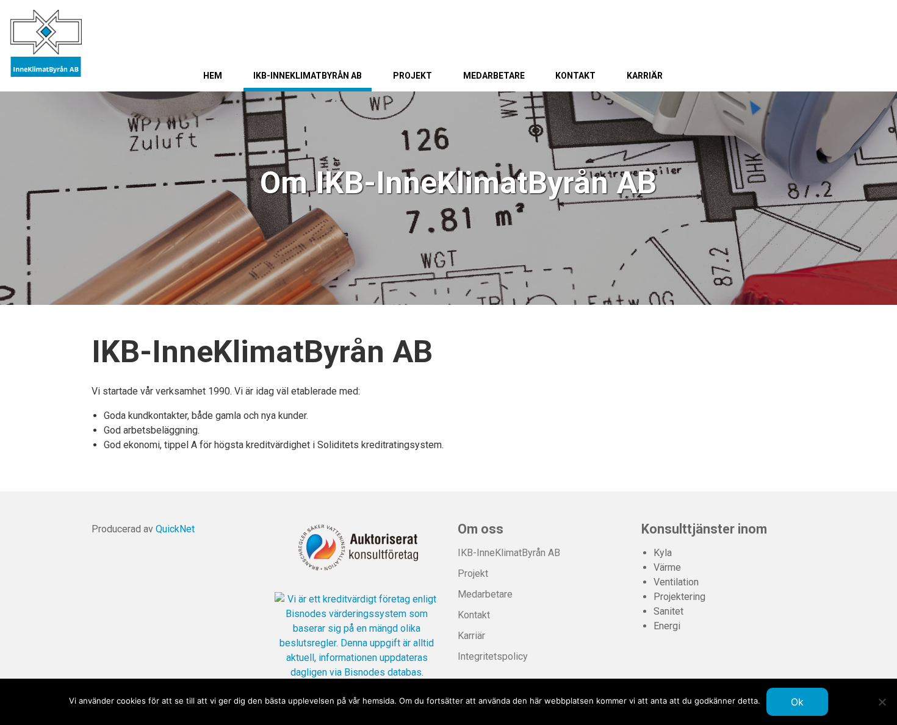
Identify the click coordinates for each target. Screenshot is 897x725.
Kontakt (575, 75)
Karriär (645, 75)
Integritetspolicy (493, 656)
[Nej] (882, 702)
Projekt (412, 75)
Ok (797, 702)
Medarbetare (494, 75)
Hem (212, 75)
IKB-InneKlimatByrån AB (307, 75)
